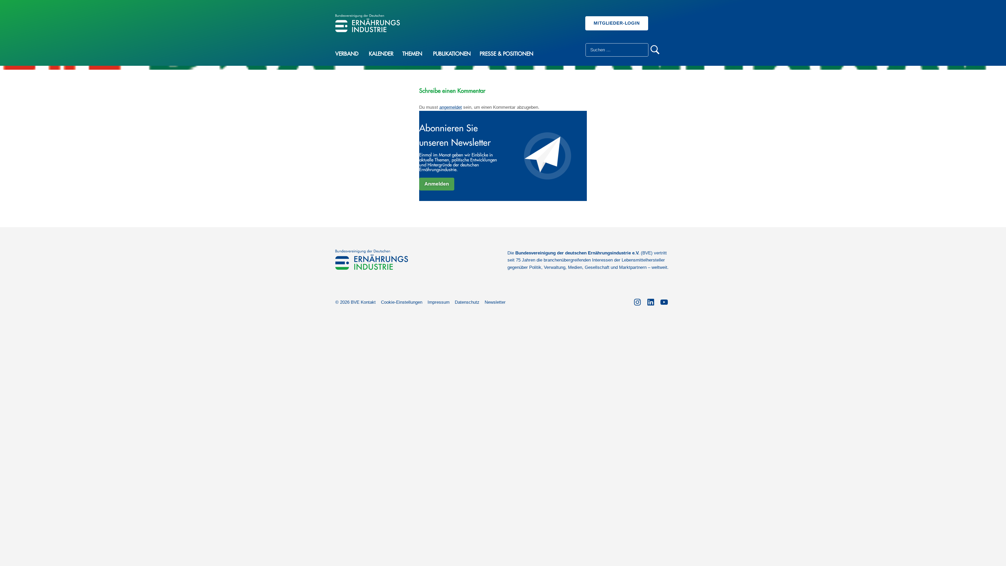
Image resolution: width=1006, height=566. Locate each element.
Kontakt (368, 302)
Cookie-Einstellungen (401, 302)
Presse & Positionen (506, 54)
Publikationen (452, 54)
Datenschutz (467, 302)
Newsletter (495, 302)
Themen (412, 54)
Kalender (381, 54)
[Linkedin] (650, 301)
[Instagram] (637, 301)
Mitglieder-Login (617, 23)
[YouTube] (664, 301)
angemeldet (450, 107)
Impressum (439, 302)
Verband (346, 54)
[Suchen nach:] (617, 50)
